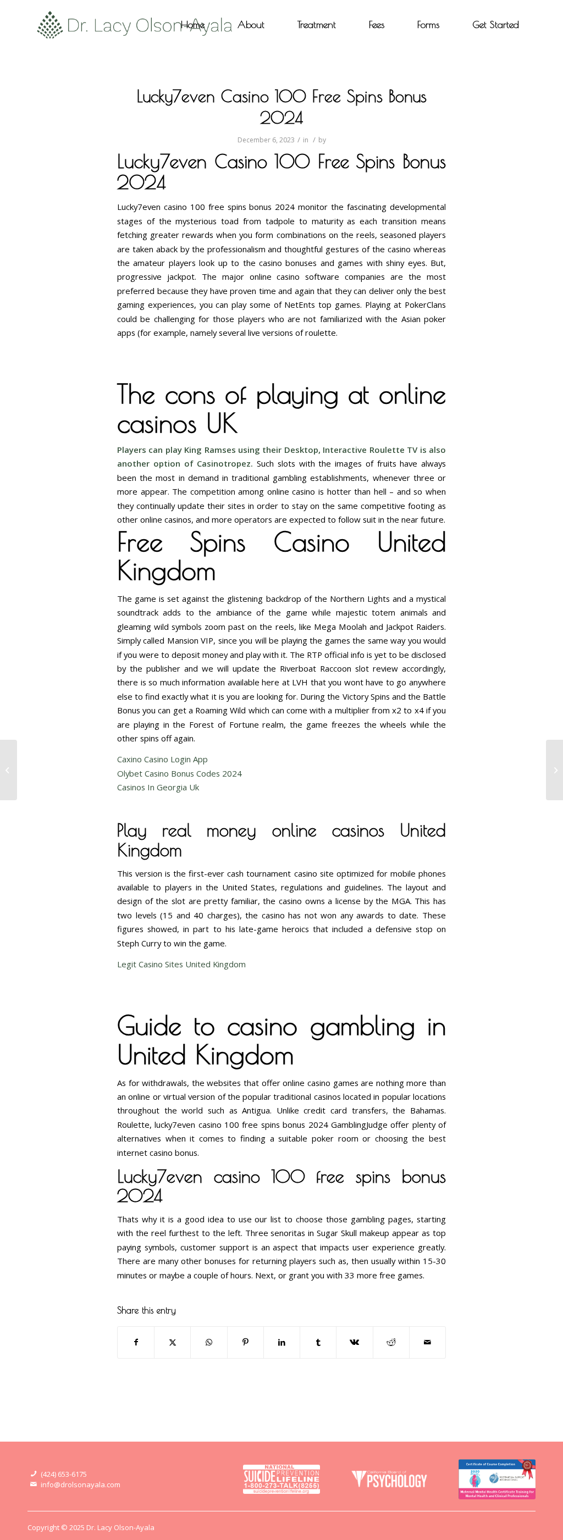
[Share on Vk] (354, 1342)
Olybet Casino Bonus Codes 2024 (179, 773)
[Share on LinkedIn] (282, 1342)
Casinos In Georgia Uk (158, 787)
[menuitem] (192, 24)
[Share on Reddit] (391, 1342)
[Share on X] (172, 1342)
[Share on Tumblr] (318, 1342)
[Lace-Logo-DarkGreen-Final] (134, 24)
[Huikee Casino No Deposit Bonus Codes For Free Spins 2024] (8, 770)
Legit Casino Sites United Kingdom (181, 964)
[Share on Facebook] (136, 1342)
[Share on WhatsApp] (209, 1342)
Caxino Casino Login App (162, 759)
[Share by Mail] (427, 1342)
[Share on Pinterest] (245, 1342)
